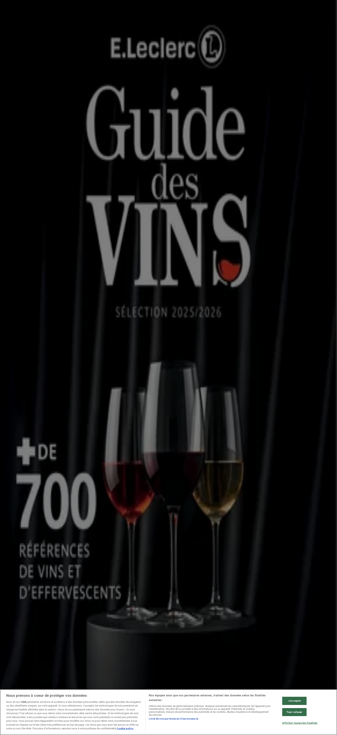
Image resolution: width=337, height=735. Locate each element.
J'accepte (294, 700)
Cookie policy (125, 728)
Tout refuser (294, 712)
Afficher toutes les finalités (299, 723)
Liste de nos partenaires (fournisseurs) (173, 718)
